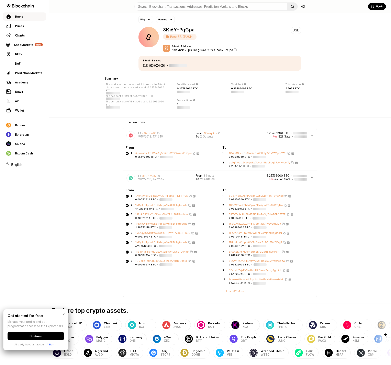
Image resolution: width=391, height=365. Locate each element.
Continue (36, 336)
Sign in (53, 344)
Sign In (379, 6)
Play (142, 19)
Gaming (162, 19)
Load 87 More (235, 291)
